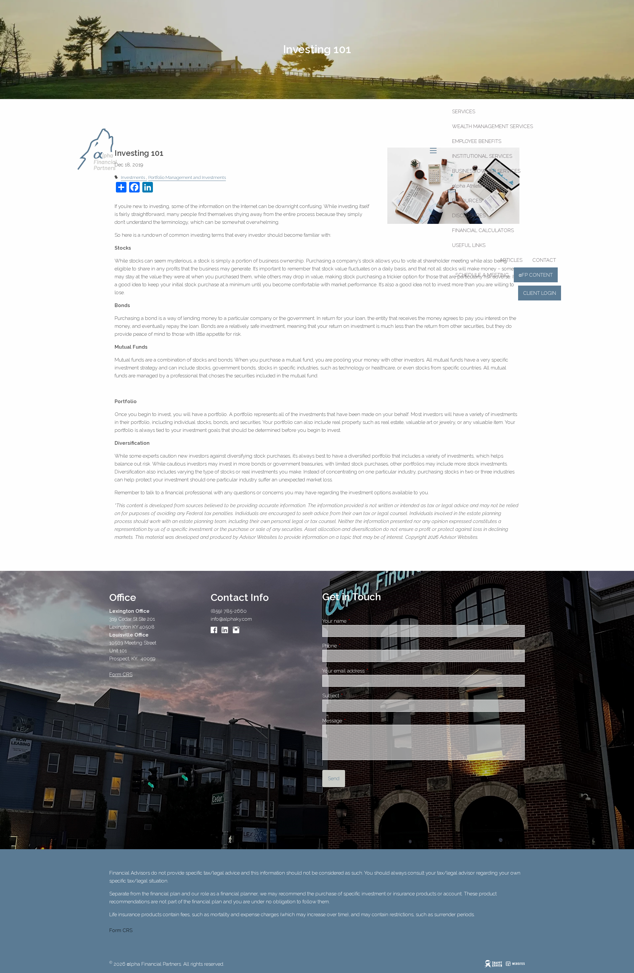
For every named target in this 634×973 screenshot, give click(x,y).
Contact (544, 260)
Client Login (539, 293)
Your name (357, 621)
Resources (467, 201)
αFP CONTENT (536, 275)
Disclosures (468, 216)
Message (355, 721)
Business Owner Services (486, 171)
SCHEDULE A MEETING (482, 275)
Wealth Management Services (492, 126)
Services (463, 112)
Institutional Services (482, 156)
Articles (511, 260)
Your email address (366, 671)
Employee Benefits (476, 141)
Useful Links (468, 245)
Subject (354, 696)
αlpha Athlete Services (477, 186)
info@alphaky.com (231, 619)
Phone (352, 646)
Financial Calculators (483, 230)
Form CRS (120, 930)
